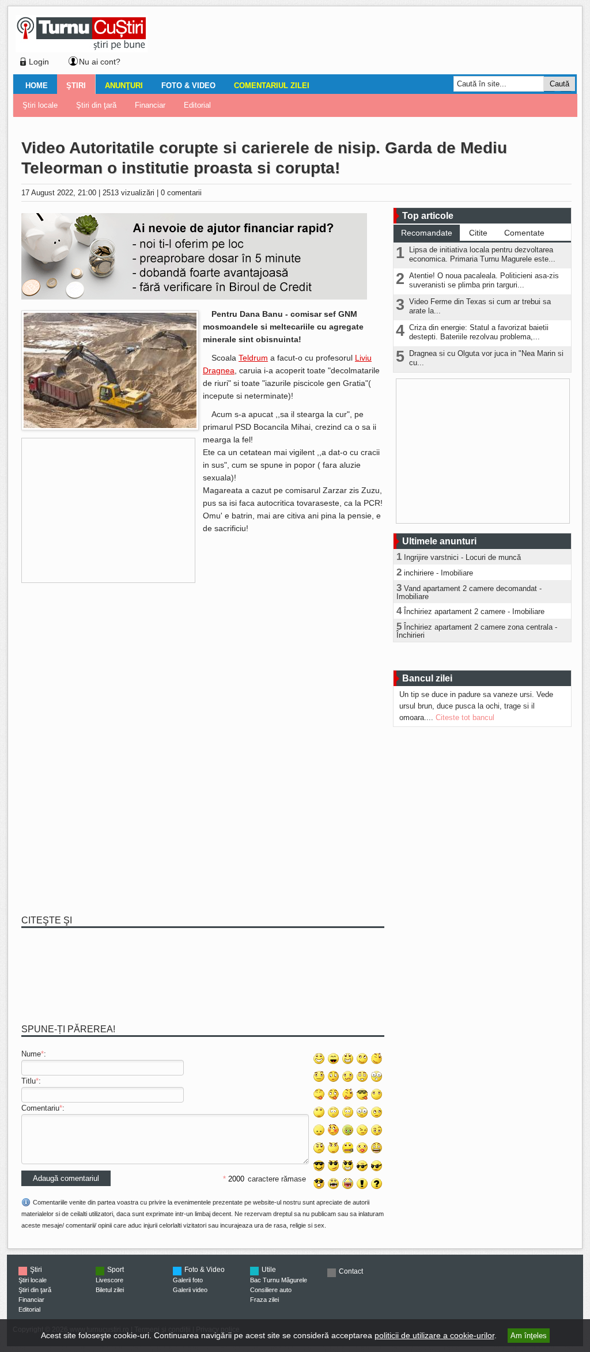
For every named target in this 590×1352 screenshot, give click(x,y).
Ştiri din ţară (96, 105)
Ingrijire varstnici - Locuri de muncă (462, 557)
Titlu (28, 1081)
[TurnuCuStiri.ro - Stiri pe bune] (82, 49)
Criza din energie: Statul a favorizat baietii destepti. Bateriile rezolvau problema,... (479, 332)
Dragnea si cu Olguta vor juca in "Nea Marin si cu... (486, 358)
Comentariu (40, 1108)
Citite (478, 232)
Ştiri (76, 85)
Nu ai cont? (99, 61)
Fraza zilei (264, 1299)
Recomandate (426, 232)
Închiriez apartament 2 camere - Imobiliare (474, 611)
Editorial (197, 105)
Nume (31, 1054)
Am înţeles (528, 1335)
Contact (351, 1271)
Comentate (524, 232)
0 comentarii (181, 192)
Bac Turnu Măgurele (278, 1280)
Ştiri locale (40, 105)
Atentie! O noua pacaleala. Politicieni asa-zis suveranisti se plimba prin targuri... (484, 280)
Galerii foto (188, 1280)
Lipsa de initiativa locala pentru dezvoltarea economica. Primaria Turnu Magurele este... (482, 254)
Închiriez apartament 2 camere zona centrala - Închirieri (476, 631)
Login (39, 61)
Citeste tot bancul (465, 717)
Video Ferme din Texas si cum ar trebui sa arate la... (480, 306)
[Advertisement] (359, 43)
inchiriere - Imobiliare (438, 573)
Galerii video (190, 1289)
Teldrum (253, 357)
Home (36, 85)
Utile (269, 1270)
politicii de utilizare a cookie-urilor (434, 1335)
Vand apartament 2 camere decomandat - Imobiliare (469, 592)
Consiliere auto (271, 1289)
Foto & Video (188, 85)
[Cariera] (110, 427)
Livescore (109, 1280)
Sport (115, 1270)
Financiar (150, 105)
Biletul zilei (110, 1289)
